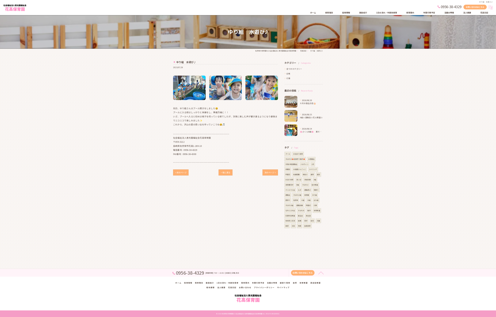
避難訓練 (299, 205)
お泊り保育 (289, 179)
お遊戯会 (311, 159)
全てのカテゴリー (294, 68)
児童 (318, 221)
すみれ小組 (297, 195)
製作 (309, 210)
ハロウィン (304, 164)
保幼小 (305, 174)
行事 (288, 78)
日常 (288, 73)
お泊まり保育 (298, 154)
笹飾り (316, 190)
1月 (313, 164)
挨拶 (287, 226)
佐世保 (295, 200)
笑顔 (299, 226)
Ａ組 (302, 200)
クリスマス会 (290, 190)
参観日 (287, 169)
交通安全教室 (290, 216)
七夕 (299, 190)
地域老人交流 (290, 221)
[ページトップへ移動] (321, 272)
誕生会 (300, 216)
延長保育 (307, 226)
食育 (312, 174)
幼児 (312, 221)
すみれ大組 (289, 205)
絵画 (299, 221)
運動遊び (307, 190)
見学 (305, 221)
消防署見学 (289, 185)
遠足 (318, 174)
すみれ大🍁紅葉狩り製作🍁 (295, 159)
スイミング (313, 169)
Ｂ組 (309, 200)
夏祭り (287, 200)
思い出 (298, 179)
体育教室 (317, 210)
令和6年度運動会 (291, 164)
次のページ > (270, 172)
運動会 (287, 195)
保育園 (306, 195)
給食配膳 (296, 174)
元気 (293, 226)
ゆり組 (314, 195)
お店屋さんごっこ (299, 169)
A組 (315, 179)
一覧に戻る (225, 172)
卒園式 (308, 205)
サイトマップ (283, 287)
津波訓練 (307, 179)
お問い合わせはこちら (475, 7)
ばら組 (316, 200)
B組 (297, 185)
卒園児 (287, 174)
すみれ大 (301, 210)
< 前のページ (181, 172)
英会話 (308, 216)
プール (287, 154)
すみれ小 (305, 185)
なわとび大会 (290, 210)
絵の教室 (315, 185)
